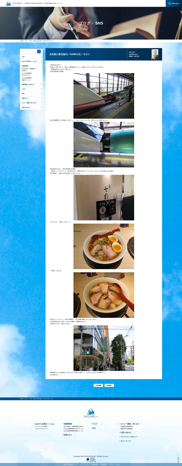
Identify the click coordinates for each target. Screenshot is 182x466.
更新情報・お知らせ (28, 84)
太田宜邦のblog (133, 54)
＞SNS (117, 464)
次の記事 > (109, 385)
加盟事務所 (25, 66)
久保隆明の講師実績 (127, 426)
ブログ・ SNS (28, 41)
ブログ (24, 89)
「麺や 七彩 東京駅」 (64, 173)
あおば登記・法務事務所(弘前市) (28, 69)
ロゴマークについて (41, 428)
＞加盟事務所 (94, 464)
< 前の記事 (98, 385)
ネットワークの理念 (41, 426)
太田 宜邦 (136, 56)
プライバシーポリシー (129, 437)
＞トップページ (83, 464)
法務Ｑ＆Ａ (25, 98)
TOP (23, 56)
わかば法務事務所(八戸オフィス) (27, 74)
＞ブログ (110, 464)
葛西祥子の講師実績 (127, 428)
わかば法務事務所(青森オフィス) (27, 79)
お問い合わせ (26, 107)
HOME (21, 41)
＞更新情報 (103, 464)
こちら (60, 69)
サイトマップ (126, 441)
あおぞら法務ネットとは (29, 61)
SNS (23, 93)
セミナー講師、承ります (29, 103)
